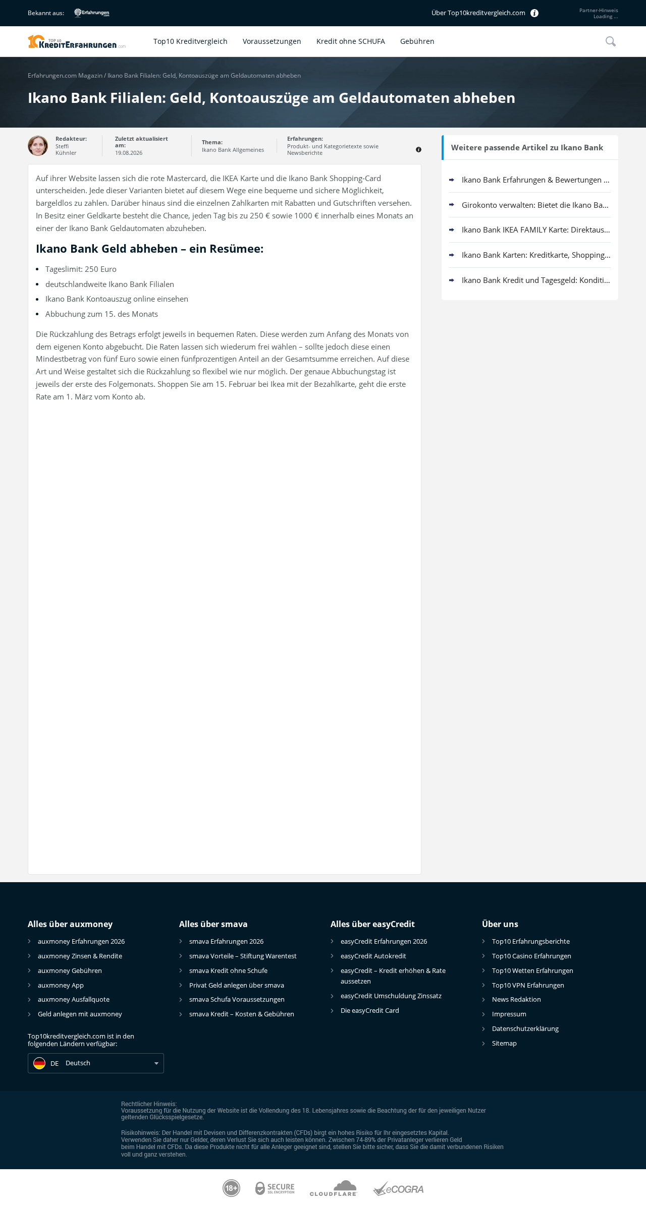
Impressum (509, 1013)
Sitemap (504, 1043)
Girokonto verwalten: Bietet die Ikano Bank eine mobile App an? (536, 205)
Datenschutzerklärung (525, 1028)
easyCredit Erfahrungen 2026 (384, 941)
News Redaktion (516, 999)
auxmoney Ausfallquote (74, 999)
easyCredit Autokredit (373, 955)
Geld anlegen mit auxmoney (80, 1013)
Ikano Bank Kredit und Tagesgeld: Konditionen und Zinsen (536, 280)
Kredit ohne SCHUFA (350, 41)
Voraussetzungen (272, 41)
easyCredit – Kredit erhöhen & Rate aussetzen (393, 976)
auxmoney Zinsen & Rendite (80, 955)
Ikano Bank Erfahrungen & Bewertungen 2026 (536, 180)
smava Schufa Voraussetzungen (237, 999)
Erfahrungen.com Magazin (65, 75)
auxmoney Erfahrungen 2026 (81, 941)
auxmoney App (61, 985)
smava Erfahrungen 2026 (226, 941)
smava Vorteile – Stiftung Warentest (243, 955)
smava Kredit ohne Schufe (228, 970)
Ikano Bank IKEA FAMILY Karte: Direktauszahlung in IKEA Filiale (536, 229)
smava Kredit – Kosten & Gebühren (241, 1013)
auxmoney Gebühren (70, 970)
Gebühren (417, 41)
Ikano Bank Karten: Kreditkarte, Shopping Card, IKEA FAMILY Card (536, 255)
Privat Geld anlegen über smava (236, 985)
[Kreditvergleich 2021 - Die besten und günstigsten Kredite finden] (87, 41)
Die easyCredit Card (370, 1010)
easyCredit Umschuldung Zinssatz (391, 995)
